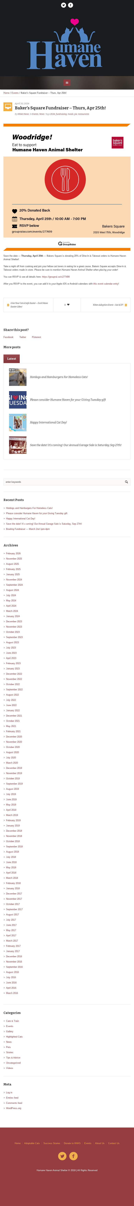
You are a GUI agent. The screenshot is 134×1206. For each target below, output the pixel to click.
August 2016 (12, 972)
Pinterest (36, 337)
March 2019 (12, 815)
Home (6, 93)
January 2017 (13, 951)
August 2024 (12, 590)
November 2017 (14, 899)
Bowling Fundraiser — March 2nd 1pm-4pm (28, 529)
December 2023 (14, 621)
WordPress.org (13, 1108)
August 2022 (12, 694)
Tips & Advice (13, 1057)
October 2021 (13, 721)
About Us (100, 1143)
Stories (9, 1052)
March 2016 (12, 993)
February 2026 (13, 553)
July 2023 (11, 647)
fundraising (61, 114)
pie (75, 114)
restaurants (83, 114)
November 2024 (14, 579)
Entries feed (12, 1097)
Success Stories (51, 1143)
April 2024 (11, 605)
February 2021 (13, 731)
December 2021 (14, 715)
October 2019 (13, 778)
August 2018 (12, 851)
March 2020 (12, 762)
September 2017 (14, 909)
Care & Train (12, 1021)
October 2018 (13, 841)
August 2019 (12, 789)
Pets (8, 1047)
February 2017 (13, 946)
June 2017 (11, 925)
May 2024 (11, 600)
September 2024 (14, 585)
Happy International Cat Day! (48, 422)
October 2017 (13, 904)
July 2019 (11, 794)
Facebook (8, 337)
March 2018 (12, 878)
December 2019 (14, 768)
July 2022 (11, 700)
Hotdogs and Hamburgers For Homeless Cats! (59, 377)
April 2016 (11, 988)
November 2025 (14, 558)
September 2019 (14, 783)
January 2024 (13, 616)
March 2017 (12, 940)
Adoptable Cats (32, 1143)
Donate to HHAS (72, 1143)
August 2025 (12, 564)
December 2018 (14, 831)
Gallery (9, 1031)
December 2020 (14, 736)
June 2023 (11, 653)
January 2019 (13, 825)
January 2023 (13, 668)
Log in (9, 1092)
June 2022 (11, 705)
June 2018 (11, 862)
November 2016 (14, 961)
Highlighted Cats (14, 1036)
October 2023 (13, 632)
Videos (9, 1068)
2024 (52, 114)
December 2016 (14, 956)
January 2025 (13, 574)
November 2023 (14, 626)
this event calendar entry (105, 283)
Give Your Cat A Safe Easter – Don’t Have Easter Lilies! (29, 305)
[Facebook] (70, 5)
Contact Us (114, 1143)
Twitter (22, 337)
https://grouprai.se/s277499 (56, 276)
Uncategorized (13, 1063)
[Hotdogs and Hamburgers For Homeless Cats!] (18, 377)
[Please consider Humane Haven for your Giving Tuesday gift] (18, 399)
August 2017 (12, 914)
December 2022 (14, 674)
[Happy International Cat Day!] (18, 422)
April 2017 (11, 935)
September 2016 (14, 967)
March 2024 (12, 611)
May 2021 (11, 726)
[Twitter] (63, 5)
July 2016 (11, 977)
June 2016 (11, 982)
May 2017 (11, 930)
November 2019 (14, 773)
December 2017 (14, 893)
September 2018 (14, 846)
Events (15, 93)
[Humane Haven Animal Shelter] (67, 43)
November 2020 (14, 742)
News (41, 114)
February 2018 (13, 883)
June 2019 (11, 799)
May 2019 (11, 804)
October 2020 (13, 747)
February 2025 (13, 569)
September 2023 (14, 637)
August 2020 (12, 752)
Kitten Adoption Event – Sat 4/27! (108, 305)
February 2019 (13, 820)
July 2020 (11, 757)
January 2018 (13, 888)
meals (70, 114)
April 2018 (11, 872)
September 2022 (14, 689)
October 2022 (13, 684)
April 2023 (11, 658)
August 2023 (12, 642)
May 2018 (11, 867)
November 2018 (14, 836)
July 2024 (11, 595)
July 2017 (11, 919)
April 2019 (11, 810)
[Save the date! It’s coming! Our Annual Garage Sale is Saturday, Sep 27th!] (18, 445)
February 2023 (13, 663)
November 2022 (14, 679)
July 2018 (11, 857)
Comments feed (14, 1103)
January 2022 (13, 710)
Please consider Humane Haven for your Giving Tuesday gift (68, 399)
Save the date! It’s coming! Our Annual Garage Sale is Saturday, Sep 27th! (76, 445)
